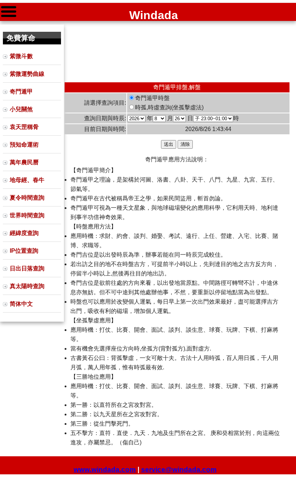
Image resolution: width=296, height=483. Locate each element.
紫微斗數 (21, 56)
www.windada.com (105, 469)
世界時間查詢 (27, 215)
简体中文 (21, 304)
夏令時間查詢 (27, 198)
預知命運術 (24, 145)
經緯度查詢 (24, 233)
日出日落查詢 (27, 268)
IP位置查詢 (24, 251)
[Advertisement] (177, 52)
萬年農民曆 (24, 162)
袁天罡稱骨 (24, 127)
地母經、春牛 (27, 180)
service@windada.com (179, 469)
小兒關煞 (21, 109)
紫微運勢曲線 (27, 74)
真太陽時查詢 (27, 286)
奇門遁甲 (21, 91)
